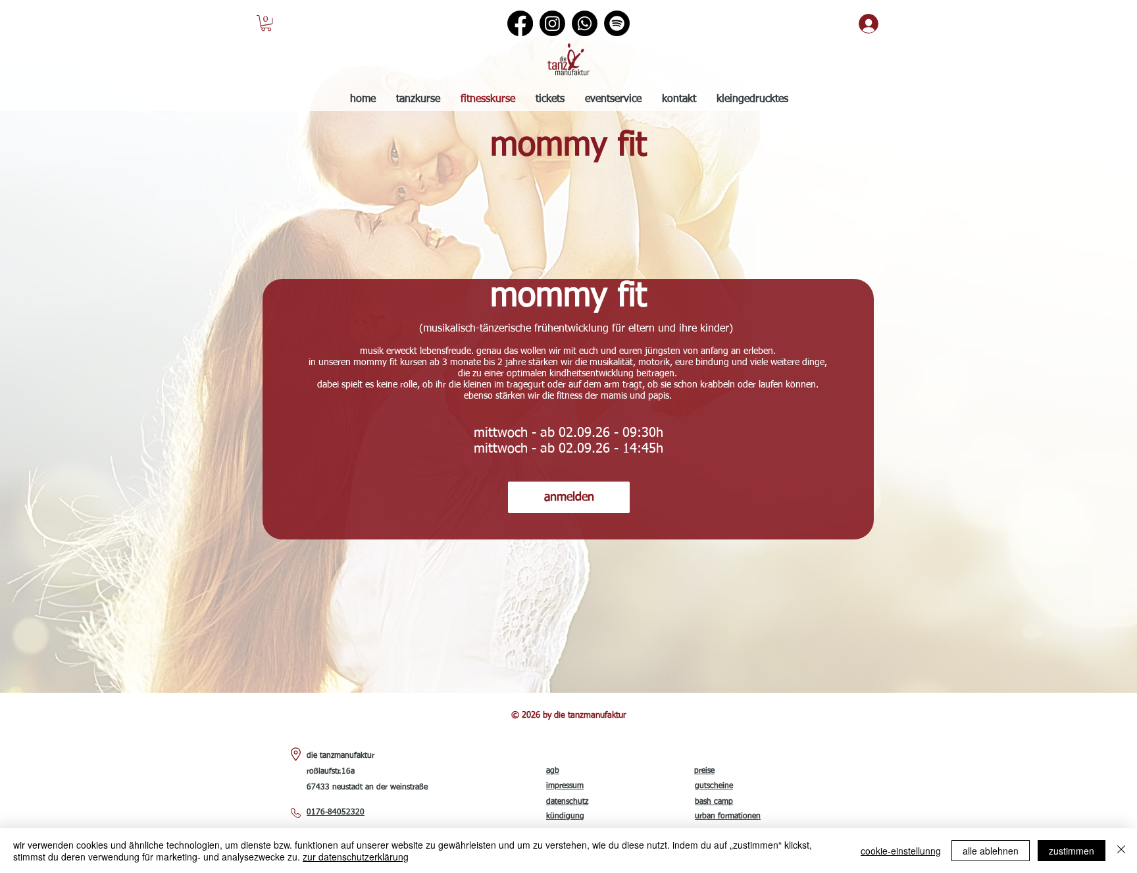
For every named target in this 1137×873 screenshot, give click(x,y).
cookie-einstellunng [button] (901, 850)
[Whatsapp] (584, 23)
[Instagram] (552, 23)
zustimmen (1071, 850)
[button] (266, 23)
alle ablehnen (991, 850)
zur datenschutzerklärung (356, 856)
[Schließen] (1121, 850)
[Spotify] (617, 23)
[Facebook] (520, 23)
